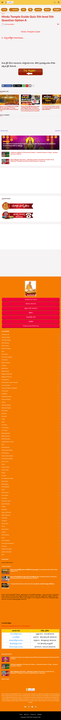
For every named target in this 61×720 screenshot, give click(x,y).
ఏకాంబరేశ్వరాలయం (16, 634)
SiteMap (39, 714)
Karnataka (30, 413)
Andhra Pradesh (30, 362)
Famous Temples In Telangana (30, 388)
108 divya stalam (30, 337)
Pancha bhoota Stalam (30, 455)
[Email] (30, 85)
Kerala (30, 419)
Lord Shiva (30, 424)
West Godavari (30, 534)
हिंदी (30, 9)
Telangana (30, 520)
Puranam (30, 475)
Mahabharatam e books (30, 441)
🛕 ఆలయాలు (14, 9)
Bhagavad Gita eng (30, 376)
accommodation (30, 540)
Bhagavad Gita (30, 371)
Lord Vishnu (30, 430)
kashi (30, 554)
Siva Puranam (30, 492)
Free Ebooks (30, 391)
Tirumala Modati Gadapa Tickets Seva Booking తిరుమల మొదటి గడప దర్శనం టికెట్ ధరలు (51, 108)
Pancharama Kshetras (30, 458)
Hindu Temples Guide (35, 717)
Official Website (30, 447)
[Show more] (33, 85)
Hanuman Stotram (30, 405)
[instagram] (35, 706)
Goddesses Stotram (30, 396)
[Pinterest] (27, 85)
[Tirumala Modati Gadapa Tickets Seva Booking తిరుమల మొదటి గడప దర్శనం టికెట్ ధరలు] (5, 585)
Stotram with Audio (30, 512)
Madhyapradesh (30, 433)
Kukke (30, 422)
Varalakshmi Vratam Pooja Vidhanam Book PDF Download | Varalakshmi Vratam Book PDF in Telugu (34, 658)
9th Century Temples (30, 357)
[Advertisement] (30, 51)
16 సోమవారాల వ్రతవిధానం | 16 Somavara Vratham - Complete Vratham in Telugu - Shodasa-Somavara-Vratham (34, 153)
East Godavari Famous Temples (30, 382)
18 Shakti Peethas (30, 340)
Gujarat (30, 402)
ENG (23, 9)
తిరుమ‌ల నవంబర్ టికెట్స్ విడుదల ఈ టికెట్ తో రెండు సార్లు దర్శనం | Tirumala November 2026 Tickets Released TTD (9, 108)
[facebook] (25, 706)
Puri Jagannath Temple (30, 478)
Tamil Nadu (30, 518)
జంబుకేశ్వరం (16, 637)
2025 (30, 351)
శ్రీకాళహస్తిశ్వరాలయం (16, 644)
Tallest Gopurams (30, 515)
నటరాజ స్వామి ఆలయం (16, 647)
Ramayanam (30, 481)
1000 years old (30, 334)
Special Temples (30, 503)
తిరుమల (47, 9)
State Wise (30, 509)
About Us (26, 714)
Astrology (30, 365)
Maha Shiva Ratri (30, 439)
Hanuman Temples (30, 407)
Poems (30, 464)
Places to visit (30, 461)
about (30, 537)
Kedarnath (30, 416)
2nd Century (30, 354)
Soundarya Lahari (30, 501)
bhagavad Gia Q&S (30, 549)
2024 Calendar (30, 343)
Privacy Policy (30, 470)
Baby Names (30, 368)
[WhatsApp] (23, 85)
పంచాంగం (38, 9)
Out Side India (30, 453)
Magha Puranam (30, 436)
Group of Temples (30, 399)
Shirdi (30, 489)
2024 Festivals (30, 345)
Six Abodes (30, 498)
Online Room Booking (30, 450)
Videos (30, 526)
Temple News (30, 523)
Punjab (30, 472)
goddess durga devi (30, 551)
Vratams (30, 532)
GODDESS (30, 393)
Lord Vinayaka (30, 427)
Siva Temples (30, 495)
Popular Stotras (30, 467)
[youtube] (32, 706)
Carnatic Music (30, 379)
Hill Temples (30, 410)
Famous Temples (30, 385)
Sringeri (30, 506)
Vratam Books (30, 529)
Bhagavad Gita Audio (30, 374)
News (30, 444)
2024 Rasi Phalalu (30, 348)
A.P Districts (30, 359)
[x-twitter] (28, 706)
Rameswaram (30, 484)
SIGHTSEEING (30, 486)
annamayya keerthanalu (30, 543)
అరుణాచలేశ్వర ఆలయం (16, 640)
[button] (2, 2)
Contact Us (33, 714)
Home (4, 9)
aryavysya (30, 546)
